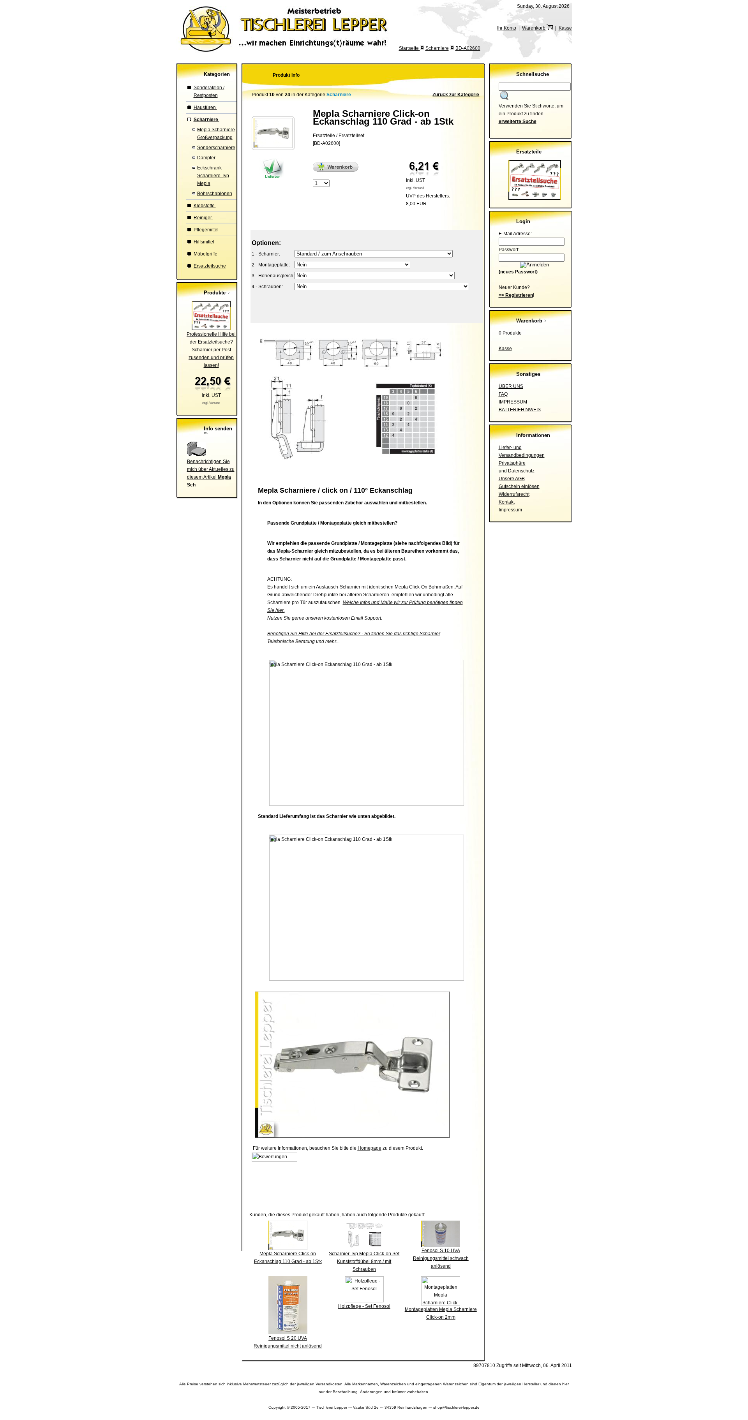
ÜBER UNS (511, 386)
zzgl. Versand (211, 403)
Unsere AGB (512, 478)
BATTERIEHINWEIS (520, 409)
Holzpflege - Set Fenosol (364, 1306)
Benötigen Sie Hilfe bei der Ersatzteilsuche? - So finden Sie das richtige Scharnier (353, 633)
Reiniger (203, 217)
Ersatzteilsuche (210, 266)
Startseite (409, 48)
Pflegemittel (207, 230)
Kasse (565, 28)
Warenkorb (534, 28)
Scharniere (437, 48)
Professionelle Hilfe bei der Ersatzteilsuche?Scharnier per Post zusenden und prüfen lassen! (211, 349)
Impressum (510, 510)
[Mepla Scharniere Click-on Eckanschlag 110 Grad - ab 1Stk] (273, 146)
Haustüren (205, 107)
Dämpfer (206, 157)
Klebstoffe (205, 205)
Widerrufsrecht (514, 494)
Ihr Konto (506, 28)
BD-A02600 (467, 48)
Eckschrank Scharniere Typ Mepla (213, 175)
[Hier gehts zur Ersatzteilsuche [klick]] (534, 198)
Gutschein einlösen (519, 486)
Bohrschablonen (214, 193)
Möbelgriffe (205, 254)
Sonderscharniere (216, 147)
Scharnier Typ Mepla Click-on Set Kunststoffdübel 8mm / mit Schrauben (364, 1261)
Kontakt (507, 502)
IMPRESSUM (513, 402)
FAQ (503, 394)
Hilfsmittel (204, 242)
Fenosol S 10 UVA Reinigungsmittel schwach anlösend (441, 1258)
